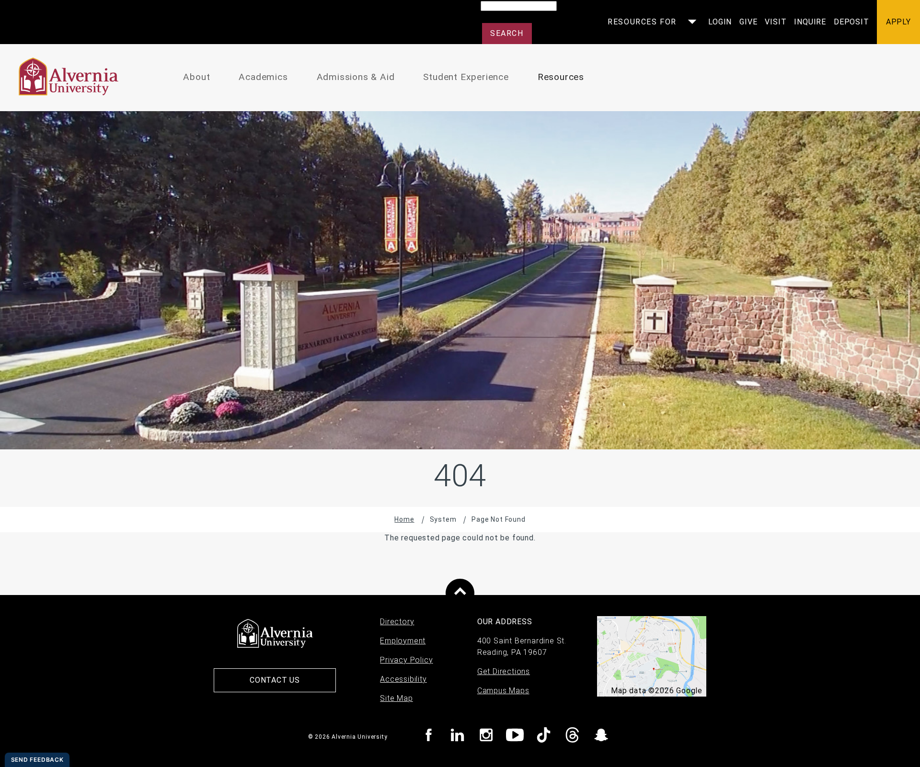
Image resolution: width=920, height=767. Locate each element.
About (196, 76)
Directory (397, 621)
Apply (898, 21)
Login (720, 21)
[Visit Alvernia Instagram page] (486, 736)
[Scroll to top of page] (460, 593)
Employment (403, 640)
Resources (561, 76)
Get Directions (503, 671)
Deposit (851, 21)
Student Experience (465, 76)
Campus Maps (503, 690)
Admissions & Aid (356, 76)
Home (404, 519)
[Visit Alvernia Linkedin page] (457, 736)
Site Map (396, 698)
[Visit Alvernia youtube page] (515, 736)
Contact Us (275, 680)
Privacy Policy (406, 659)
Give (748, 21)
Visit (775, 21)
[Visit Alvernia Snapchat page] (601, 736)
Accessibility (403, 679)
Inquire (810, 21)
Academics (263, 76)
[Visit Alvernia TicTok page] (543, 736)
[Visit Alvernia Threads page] (572, 736)
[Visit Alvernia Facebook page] (428, 736)
